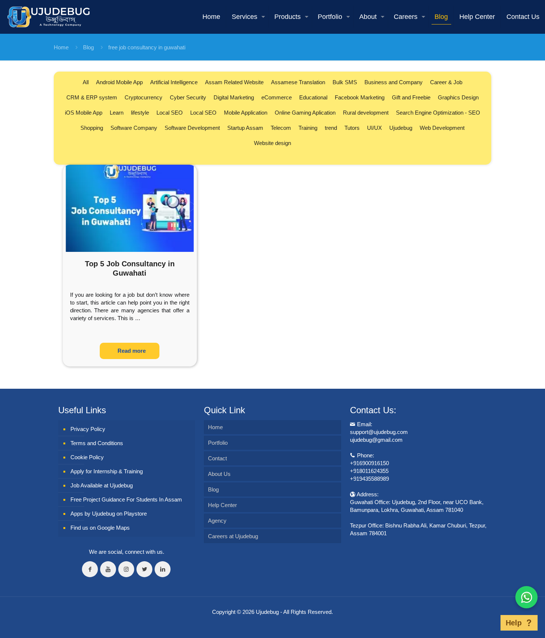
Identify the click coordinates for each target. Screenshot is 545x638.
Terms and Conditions (96, 443)
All (86, 82)
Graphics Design (458, 97)
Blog (88, 47)
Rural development (366, 112)
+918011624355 (369, 471)
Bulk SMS (345, 82)
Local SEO (169, 112)
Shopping (91, 128)
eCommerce (276, 97)
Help (514, 623)
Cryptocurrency (143, 97)
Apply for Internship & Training (106, 471)
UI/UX (374, 128)
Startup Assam (245, 128)
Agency (217, 520)
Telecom (281, 128)
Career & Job (446, 82)
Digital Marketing (234, 97)
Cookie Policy (87, 457)
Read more (132, 351)
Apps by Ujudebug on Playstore (108, 513)
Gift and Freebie (411, 97)
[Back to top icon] (489, 623)
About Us (219, 474)
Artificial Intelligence (174, 82)
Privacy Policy (87, 429)
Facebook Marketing (359, 97)
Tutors (352, 128)
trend (331, 128)
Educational (313, 97)
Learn (116, 112)
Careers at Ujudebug (233, 536)
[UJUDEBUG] (48, 16)
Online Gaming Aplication (305, 112)
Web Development (442, 128)
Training (307, 128)
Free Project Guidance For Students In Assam (126, 499)
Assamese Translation (298, 82)
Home (61, 47)
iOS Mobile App (83, 112)
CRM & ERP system (91, 97)
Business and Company (393, 82)
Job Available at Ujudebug (101, 485)
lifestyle (140, 112)
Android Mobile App (119, 82)
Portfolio (218, 443)
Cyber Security (188, 97)
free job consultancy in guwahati (146, 47)
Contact (217, 458)
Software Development (192, 128)
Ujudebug (400, 128)
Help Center (222, 505)
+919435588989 (369, 479)
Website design (272, 143)
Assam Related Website (234, 82)
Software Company (133, 128)
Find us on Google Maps (100, 527)
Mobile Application (245, 112)
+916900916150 (369, 463)
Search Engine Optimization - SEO (438, 112)
